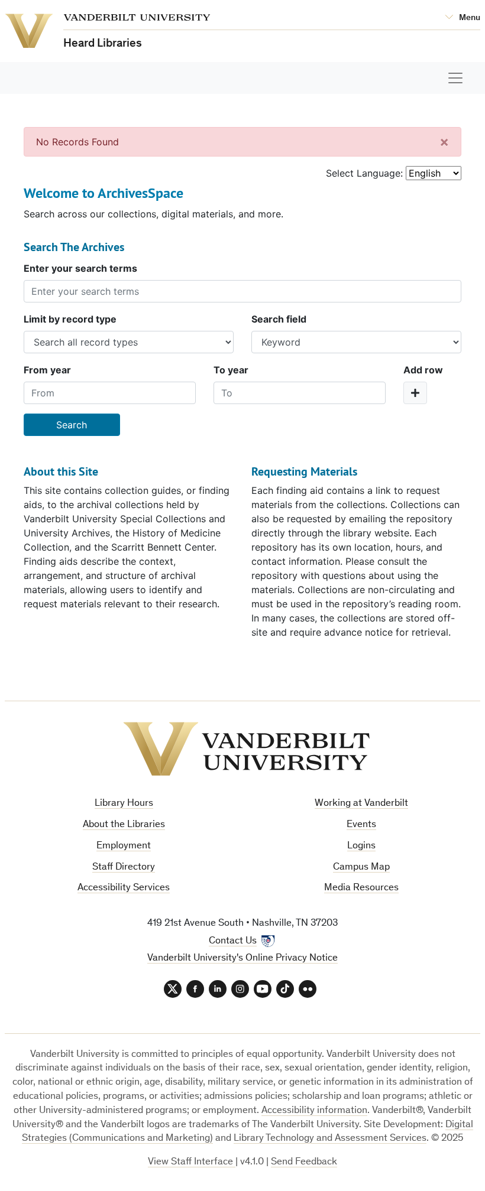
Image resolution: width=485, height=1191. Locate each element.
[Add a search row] (415, 393)
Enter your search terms (80, 268)
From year (47, 370)
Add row (423, 370)
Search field (278, 319)
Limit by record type (70, 319)
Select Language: (364, 173)
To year (231, 370)
